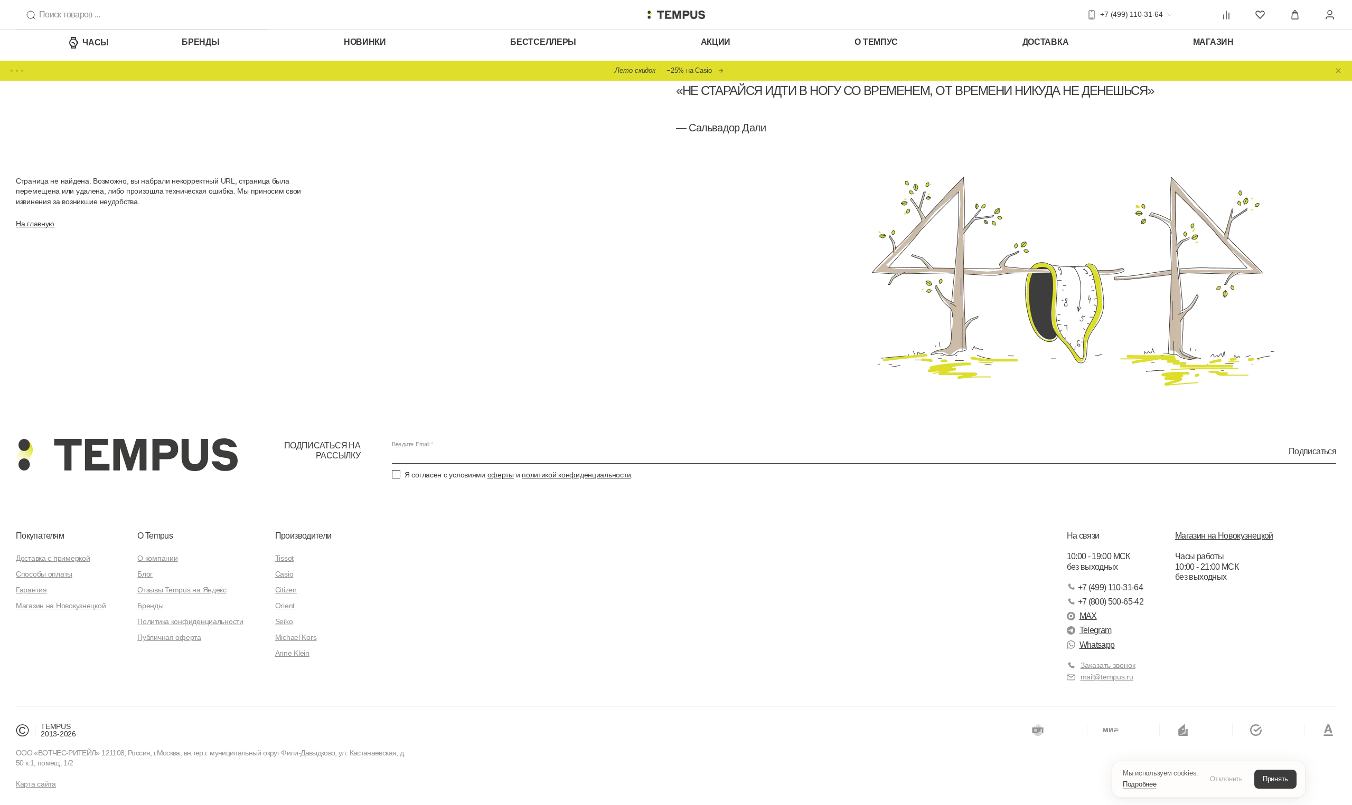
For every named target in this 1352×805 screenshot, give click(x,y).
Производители (303, 535)
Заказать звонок (1108, 665)
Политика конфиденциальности (190, 621)
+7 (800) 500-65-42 (1110, 601)
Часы (95, 42)
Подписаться (1312, 450)
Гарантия (31, 590)
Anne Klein (292, 653)
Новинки (365, 41)
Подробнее (1140, 784)
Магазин (1213, 41)
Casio (284, 574)
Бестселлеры (543, 41)
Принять (1275, 779)
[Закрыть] (1338, 71)
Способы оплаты (44, 574)
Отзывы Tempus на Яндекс (182, 590)
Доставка (1045, 41)
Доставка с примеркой (53, 558)
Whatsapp (1097, 644)
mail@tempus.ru (1107, 677)
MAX (1088, 615)
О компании (157, 558)
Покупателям (40, 535)
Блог (145, 574)
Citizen (286, 590)
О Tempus (155, 535)
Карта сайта (36, 784)
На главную (35, 223)
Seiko (284, 621)
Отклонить (1226, 779)
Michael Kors (296, 637)
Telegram (1095, 630)
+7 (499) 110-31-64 (1110, 587)
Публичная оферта (169, 637)
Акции (716, 41)
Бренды (200, 41)
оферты (500, 475)
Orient (285, 605)
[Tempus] (127, 454)
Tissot (284, 558)
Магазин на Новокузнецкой (61, 605)
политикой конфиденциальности (576, 475)
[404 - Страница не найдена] (676, 15)
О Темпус (876, 41)
